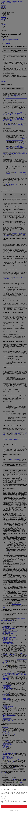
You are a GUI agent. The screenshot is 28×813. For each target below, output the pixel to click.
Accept (14, 806)
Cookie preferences (14, 810)
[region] (14, 799)
